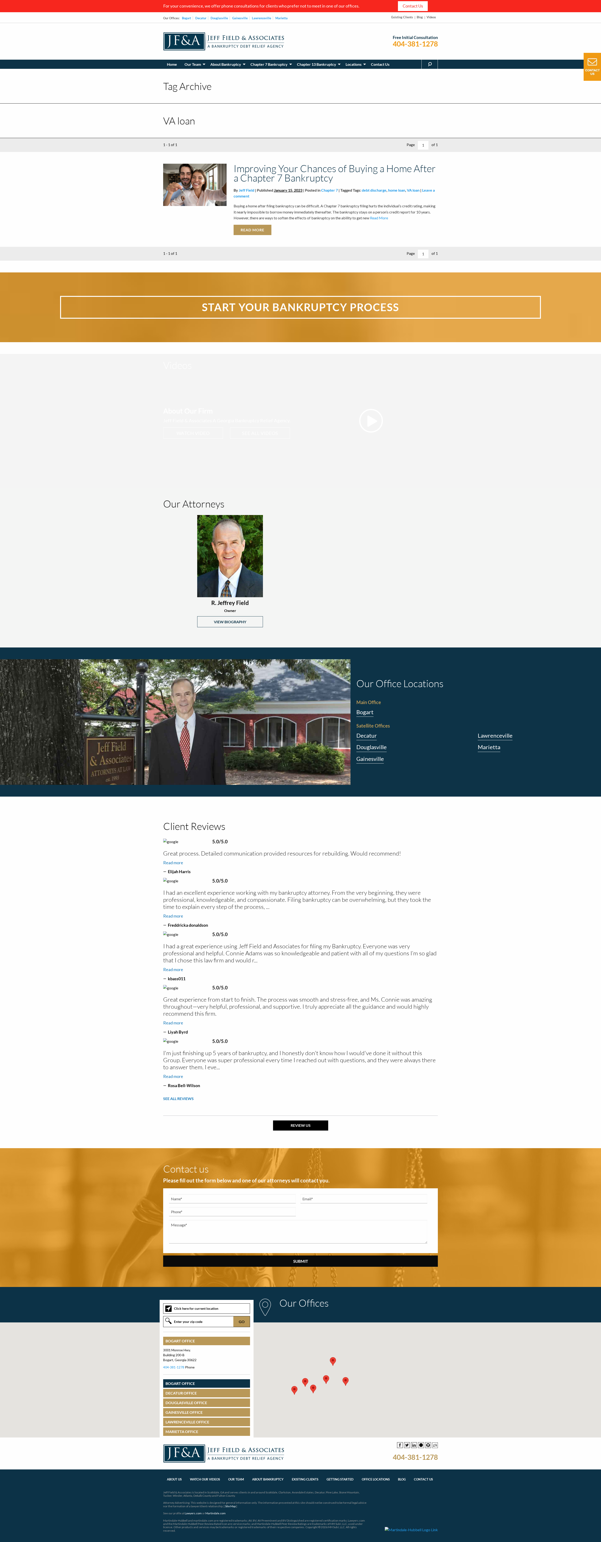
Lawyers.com (193, 1513)
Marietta (281, 18)
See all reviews (178, 1098)
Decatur (200, 18)
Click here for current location (196, 1308)
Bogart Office (180, 1341)
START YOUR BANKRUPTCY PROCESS (300, 307)
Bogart (186, 18)
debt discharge (374, 190)
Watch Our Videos (205, 1479)
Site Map (230, 1506)
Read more (173, 862)
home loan (396, 190)
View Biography (230, 622)
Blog (420, 17)
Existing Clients (402, 17)
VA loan (413, 190)
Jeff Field (246, 190)
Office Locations (376, 1479)
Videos (431, 17)
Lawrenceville (261, 18)
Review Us (301, 1125)
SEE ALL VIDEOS (260, 433)
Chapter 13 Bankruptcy (316, 64)
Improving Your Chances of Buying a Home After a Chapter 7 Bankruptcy (335, 173)
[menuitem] (172, 64)
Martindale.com (215, 1513)
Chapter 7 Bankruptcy (269, 64)
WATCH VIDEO (193, 433)
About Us (174, 1479)
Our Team (193, 64)
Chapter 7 (329, 190)
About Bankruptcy (225, 64)
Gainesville (240, 18)
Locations (354, 64)
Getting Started (340, 1479)
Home (172, 64)
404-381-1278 (415, 44)
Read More (378, 218)
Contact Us (413, 5)
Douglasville (219, 18)
